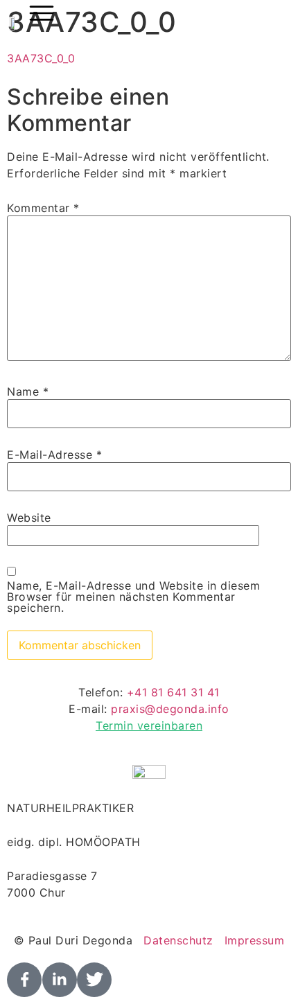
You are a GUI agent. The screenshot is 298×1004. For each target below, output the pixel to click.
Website (29, 517)
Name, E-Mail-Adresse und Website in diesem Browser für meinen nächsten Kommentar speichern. (133, 596)
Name (28, 391)
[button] (41, 15)
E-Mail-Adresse (54, 454)
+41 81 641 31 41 (173, 692)
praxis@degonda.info (170, 709)
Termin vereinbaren (149, 725)
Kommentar (43, 207)
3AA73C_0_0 (41, 58)
